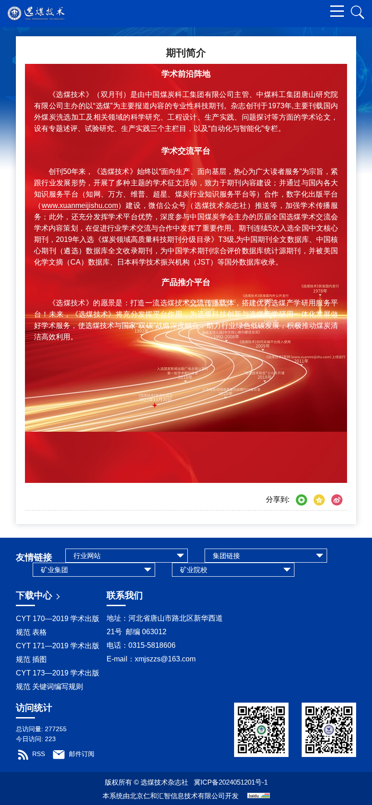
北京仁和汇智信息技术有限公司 (177, 796)
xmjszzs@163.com (167, 659)
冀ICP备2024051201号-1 (231, 782)
